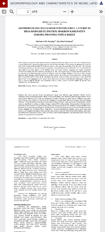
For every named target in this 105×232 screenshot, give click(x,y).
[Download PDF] (101, 4)
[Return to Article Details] (4, 4)
